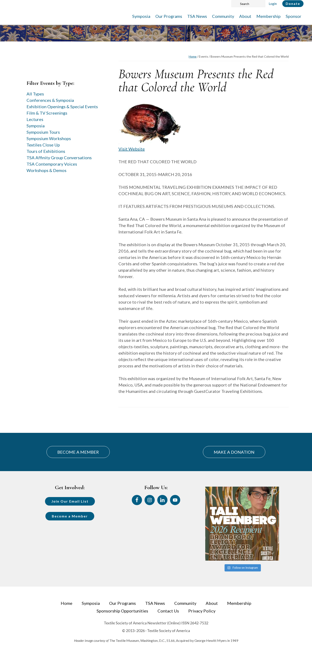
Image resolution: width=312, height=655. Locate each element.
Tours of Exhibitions (46, 151)
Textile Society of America (50, 15)
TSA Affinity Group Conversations (59, 157)
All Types (35, 93)
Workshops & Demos (46, 170)
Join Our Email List (70, 501)
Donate (293, 3)
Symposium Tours (43, 132)
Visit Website (131, 148)
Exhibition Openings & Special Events (62, 106)
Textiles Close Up (43, 144)
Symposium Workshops (49, 138)
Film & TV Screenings (47, 112)
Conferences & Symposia (50, 100)
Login (273, 3)
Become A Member (78, 452)
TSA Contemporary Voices (52, 163)
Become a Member (70, 516)
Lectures (35, 119)
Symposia (36, 125)
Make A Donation (234, 452)
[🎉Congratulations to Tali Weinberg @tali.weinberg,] (242, 524)
